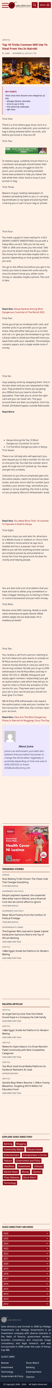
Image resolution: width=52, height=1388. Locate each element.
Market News (11, 1171)
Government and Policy (28, 1160)
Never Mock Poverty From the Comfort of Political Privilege (24, 916)
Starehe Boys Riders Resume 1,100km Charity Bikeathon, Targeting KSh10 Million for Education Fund (26, 1086)
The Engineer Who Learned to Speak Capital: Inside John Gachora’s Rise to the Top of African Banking (25, 934)
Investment (24, 1166)
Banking (8, 1143)
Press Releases (11, 1177)
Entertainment (11, 1155)
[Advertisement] (26, 18)
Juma (7, 53)
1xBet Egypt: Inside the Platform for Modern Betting (25, 952)
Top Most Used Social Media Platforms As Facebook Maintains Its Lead (24, 1068)
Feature (8, 1160)
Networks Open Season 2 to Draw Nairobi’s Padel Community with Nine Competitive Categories (25, 1050)
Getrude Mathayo (10, 1073)
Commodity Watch (13, 1149)
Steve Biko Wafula (10, 886)
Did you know (34, 1149)
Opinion (37, 1171)
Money (25, 1171)
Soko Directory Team (11, 942)
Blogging (21, 1143)
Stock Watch (29, 1177)
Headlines (9, 1166)
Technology (10, 1183)
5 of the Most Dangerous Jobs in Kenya (26, 446)
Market (5, 1362)
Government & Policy (12, 1376)
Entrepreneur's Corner (35, 1155)
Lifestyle (38, 1166)
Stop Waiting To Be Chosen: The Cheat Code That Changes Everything (25, 880)
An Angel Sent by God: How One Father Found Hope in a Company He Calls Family (24, 1015)
